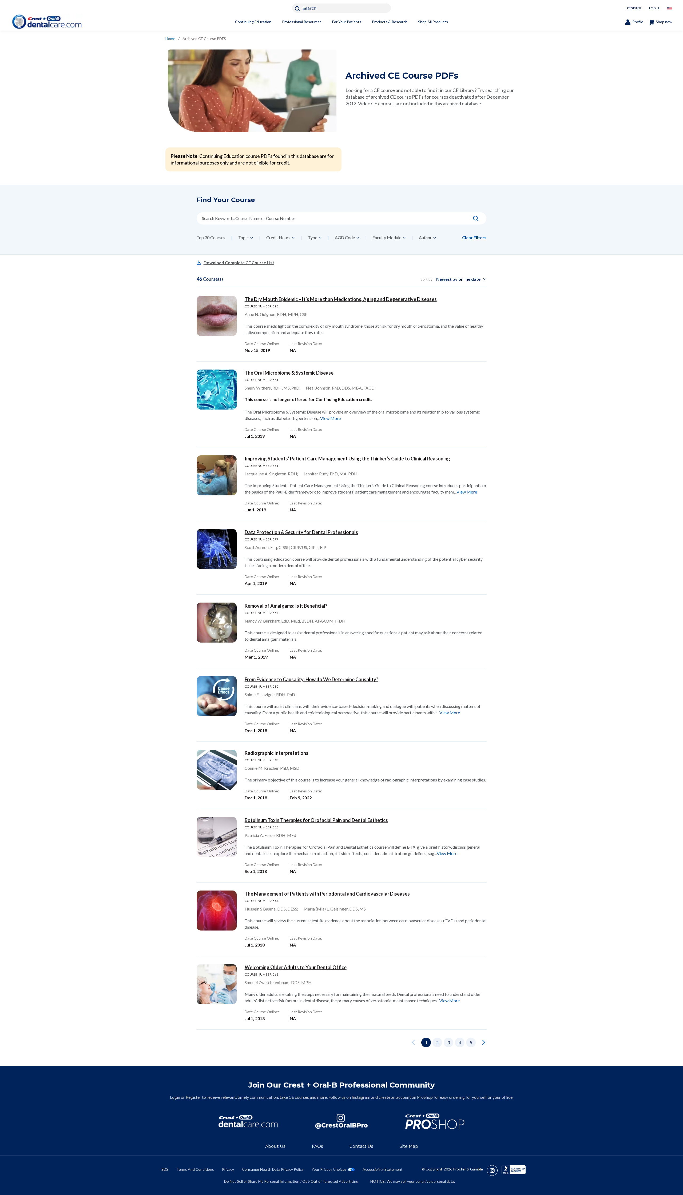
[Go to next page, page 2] (483, 1042)
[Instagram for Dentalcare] (341, 1121)
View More (330, 418)
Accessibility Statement (383, 1169)
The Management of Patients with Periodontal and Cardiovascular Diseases (327, 894)
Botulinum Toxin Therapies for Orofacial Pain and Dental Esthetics (316, 820)
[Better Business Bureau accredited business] (514, 1170)
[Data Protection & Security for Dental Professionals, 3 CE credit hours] (217, 549)
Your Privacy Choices (329, 1169)
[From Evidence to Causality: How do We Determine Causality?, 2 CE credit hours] (217, 696)
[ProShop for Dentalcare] (435, 1121)
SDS (164, 1169)
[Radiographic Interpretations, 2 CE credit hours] (217, 770)
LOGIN (654, 8)
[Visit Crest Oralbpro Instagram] (494, 1170)
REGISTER (634, 8)
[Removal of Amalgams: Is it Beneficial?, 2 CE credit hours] (217, 623)
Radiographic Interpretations (276, 753)
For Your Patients (346, 21)
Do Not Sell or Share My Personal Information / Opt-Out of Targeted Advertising (291, 1181)
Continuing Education (253, 21)
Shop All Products (433, 21)
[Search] (475, 218)
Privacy (228, 1169)
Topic (243, 237)
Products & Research (389, 21)
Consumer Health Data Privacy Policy (273, 1169)
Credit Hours (278, 237)
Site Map (409, 1146)
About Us (275, 1146)
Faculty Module (386, 237)
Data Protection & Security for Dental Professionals (301, 532)
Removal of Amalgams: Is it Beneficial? (286, 606)
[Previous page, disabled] (413, 1042)
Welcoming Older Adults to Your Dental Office (296, 967)
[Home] (47, 22)
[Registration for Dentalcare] (248, 1121)
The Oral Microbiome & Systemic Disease (289, 373)
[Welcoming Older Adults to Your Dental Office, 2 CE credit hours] (217, 984)
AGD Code (345, 237)
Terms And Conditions (195, 1169)
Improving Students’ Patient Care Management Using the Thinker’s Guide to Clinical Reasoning (347, 459)
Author (425, 237)
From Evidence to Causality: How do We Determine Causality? (311, 679)
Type (312, 237)
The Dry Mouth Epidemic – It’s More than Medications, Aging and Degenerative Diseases (341, 299)
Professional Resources (301, 21)
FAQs (317, 1146)
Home (170, 38)
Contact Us (361, 1146)
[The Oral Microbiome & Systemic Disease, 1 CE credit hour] (217, 390)
